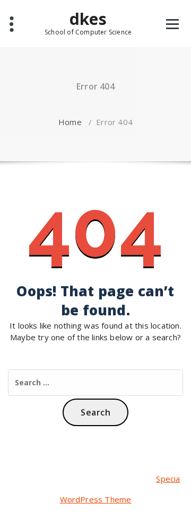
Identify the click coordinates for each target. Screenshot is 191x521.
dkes (88, 23)
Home (70, 122)
